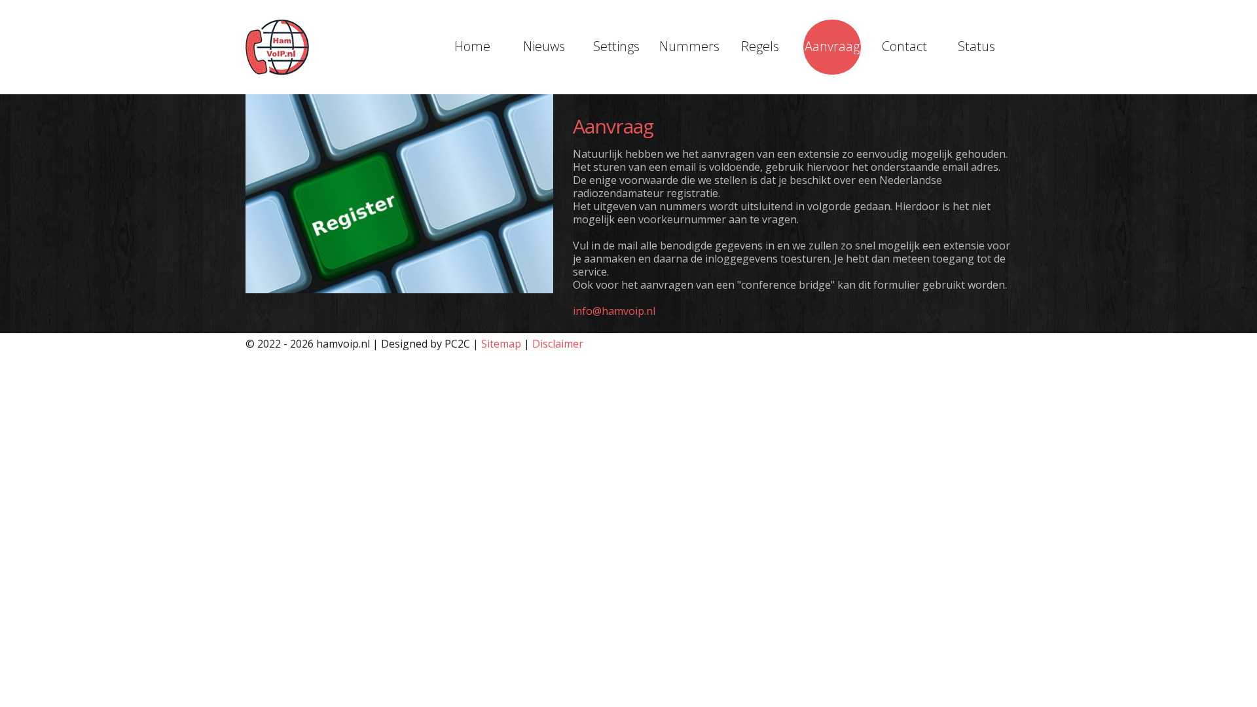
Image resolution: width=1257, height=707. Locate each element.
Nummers (688, 46)
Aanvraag (832, 46)
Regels (760, 46)
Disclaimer (557, 343)
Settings (616, 46)
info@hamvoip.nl (614, 311)
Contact (904, 46)
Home (472, 46)
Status (976, 46)
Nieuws (544, 46)
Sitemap (501, 343)
